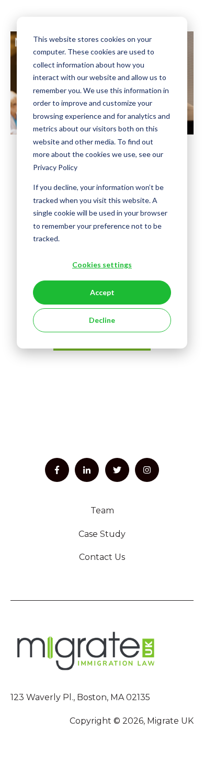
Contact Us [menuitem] (102, 557)
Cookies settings (102, 264)
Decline (102, 320)
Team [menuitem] (102, 510)
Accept (102, 292)
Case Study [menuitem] (102, 534)
